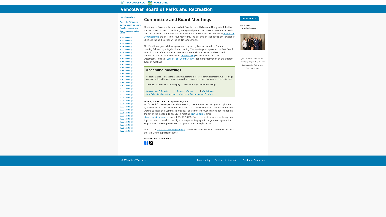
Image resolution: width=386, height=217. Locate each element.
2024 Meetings (126, 43)
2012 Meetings (126, 80)
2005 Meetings (126, 101)
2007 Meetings (126, 95)
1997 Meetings (126, 125)
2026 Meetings (126, 37)
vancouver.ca (136, 2)
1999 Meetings (126, 119)
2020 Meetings (126, 56)
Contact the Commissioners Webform (196, 94)
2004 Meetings (126, 104)
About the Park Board (129, 22)
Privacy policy (203, 160)
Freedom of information (226, 160)
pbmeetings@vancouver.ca (157, 117)
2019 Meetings (126, 59)
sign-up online (198, 113)
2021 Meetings (126, 53)
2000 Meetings (126, 116)
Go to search (249, 18)
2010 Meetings (126, 86)
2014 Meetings (126, 74)
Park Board (160, 2)
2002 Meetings (126, 110)
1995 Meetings (126, 131)
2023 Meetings (126, 47)
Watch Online (208, 91)
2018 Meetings (126, 62)
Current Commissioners (130, 25)
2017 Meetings (126, 65)
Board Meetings (127, 17)
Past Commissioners (129, 28)
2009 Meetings (126, 89)
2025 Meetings (126, 40)
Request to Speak (185, 91)
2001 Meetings (126, 113)
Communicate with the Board (129, 32)
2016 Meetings (126, 68)
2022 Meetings (126, 50)
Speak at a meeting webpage (171, 129)
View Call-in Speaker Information (161, 94)
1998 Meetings (126, 122)
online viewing (188, 55)
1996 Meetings (126, 128)
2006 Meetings (126, 98)
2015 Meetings (126, 71)
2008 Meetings (126, 92)
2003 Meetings (126, 107)
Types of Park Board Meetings (181, 58)
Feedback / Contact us (253, 160)
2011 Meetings (126, 83)
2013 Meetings (126, 77)
